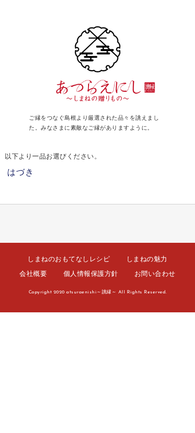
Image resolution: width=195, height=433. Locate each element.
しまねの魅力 (147, 259)
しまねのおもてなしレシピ (68, 259)
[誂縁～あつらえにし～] (97, 104)
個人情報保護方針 (90, 274)
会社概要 (33, 274)
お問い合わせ (155, 274)
